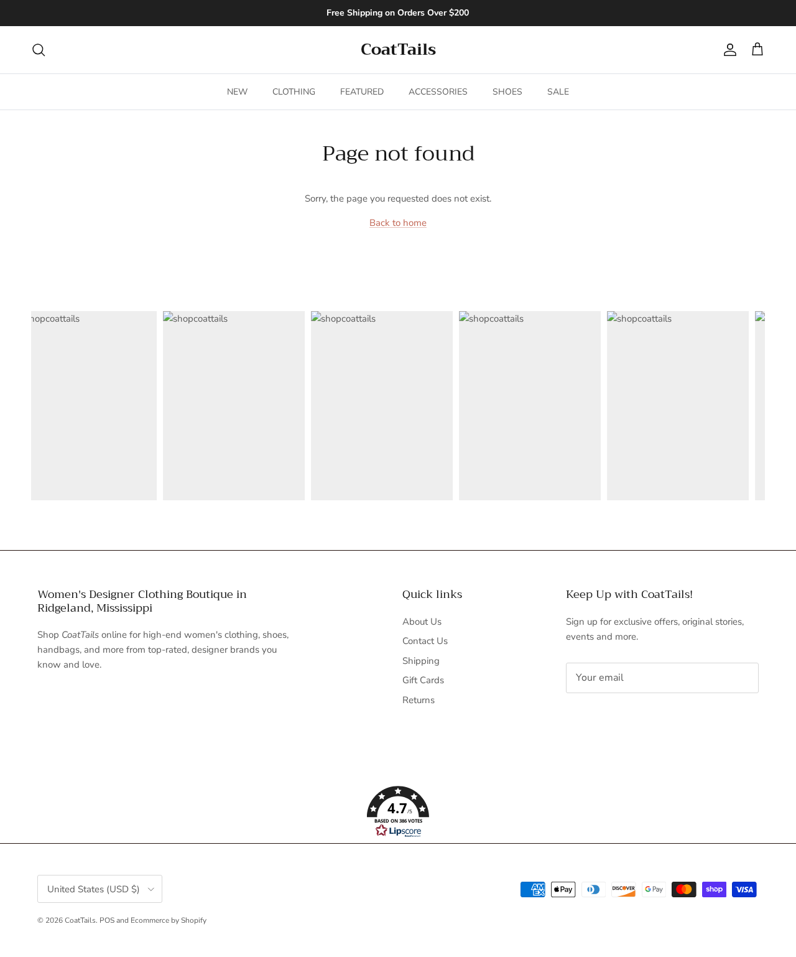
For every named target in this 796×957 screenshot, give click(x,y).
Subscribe (607, 716)
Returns (418, 700)
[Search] (38, 49)
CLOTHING (293, 92)
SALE (558, 92)
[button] (398, 812)
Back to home (398, 223)
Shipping (421, 661)
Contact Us (425, 641)
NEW (237, 92)
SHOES (507, 92)
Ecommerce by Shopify (168, 920)
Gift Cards (423, 680)
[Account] (728, 49)
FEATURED (362, 92)
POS (107, 920)
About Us (422, 621)
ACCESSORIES (438, 92)
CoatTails (80, 920)
